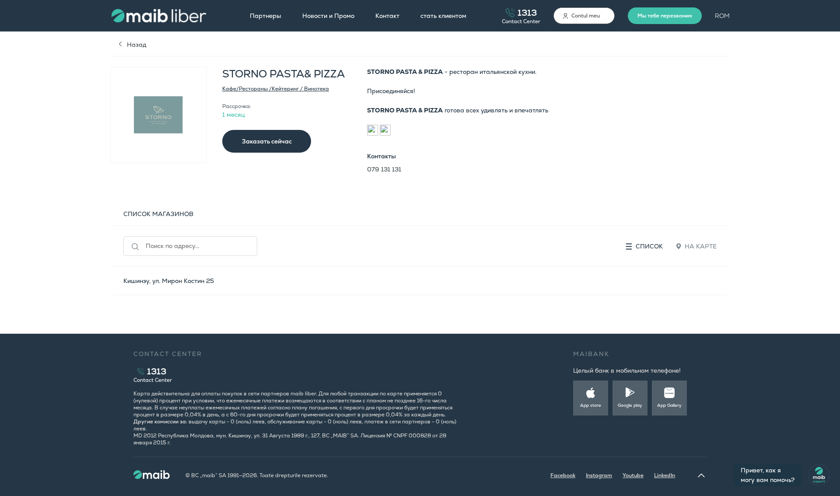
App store (590, 405)
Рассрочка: (236, 106)
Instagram (599, 475)
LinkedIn (664, 475)
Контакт (387, 16)
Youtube (633, 475)
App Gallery (669, 405)
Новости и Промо (328, 16)
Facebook (562, 475)
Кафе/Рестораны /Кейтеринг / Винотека (275, 88)
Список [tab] (649, 246)
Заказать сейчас (267, 141)
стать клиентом (443, 16)
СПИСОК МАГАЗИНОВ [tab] (158, 214)
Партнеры (265, 16)
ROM (722, 16)
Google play (630, 405)
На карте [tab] (701, 246)
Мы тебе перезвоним (664, 15)
